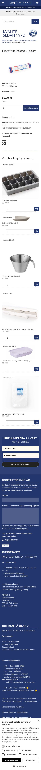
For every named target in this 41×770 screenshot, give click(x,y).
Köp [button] (36, 209)
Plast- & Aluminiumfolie (22, 40)
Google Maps (22, 712)
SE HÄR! (24, 576)
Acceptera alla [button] (11, 760)
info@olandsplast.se (10, 584)
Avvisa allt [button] (30, 760)
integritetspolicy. (21, 528)
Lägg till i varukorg (30, 108)
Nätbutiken (10, 40)
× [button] (38, 721)
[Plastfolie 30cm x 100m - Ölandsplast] (20, 3)
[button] (20, 766)
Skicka (5, 546)
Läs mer (14, 742)
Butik (3, 40)
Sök (35, 21)
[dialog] (20, 744)
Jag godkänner (11, 540)
